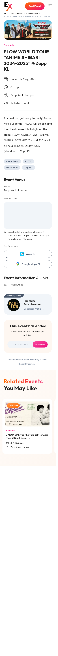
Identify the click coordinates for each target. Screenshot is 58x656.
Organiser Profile (34, 308)
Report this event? (28, 363)
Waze (29, 253)
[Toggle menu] (50, 6)
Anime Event (12, 161)
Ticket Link (15, 284)
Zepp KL (28, 167)
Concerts (9, 45)
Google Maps (29, 264)
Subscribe (40, 344)
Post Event (35, 6)
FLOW (28, 161)
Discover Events (16, 13)
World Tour (12, 167)
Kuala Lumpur (32, 13)
